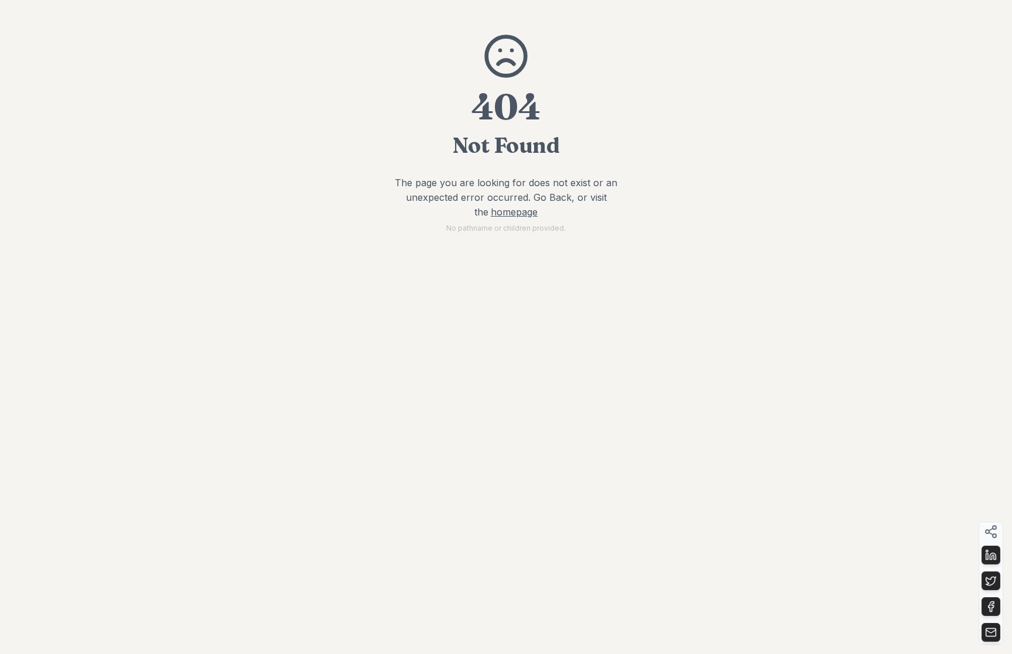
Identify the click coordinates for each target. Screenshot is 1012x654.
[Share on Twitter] (991, 580)
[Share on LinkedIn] (991, 555)
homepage (514, 212)
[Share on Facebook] (991, 606)
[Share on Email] (991, 632)
